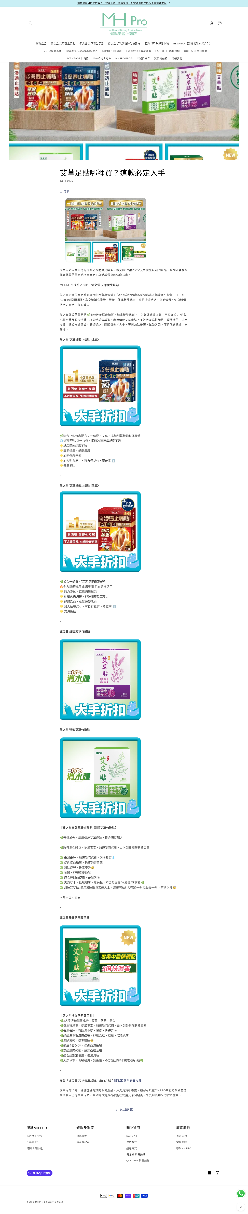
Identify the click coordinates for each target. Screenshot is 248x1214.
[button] (30, 23)
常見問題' (181, 1142)
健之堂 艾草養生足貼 (128, 1080)
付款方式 (131, 1142)
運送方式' (131, 1148)
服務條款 (81, 1136)
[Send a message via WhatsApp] (241, 1193)
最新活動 (181, 1136)
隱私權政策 (83, 1142)
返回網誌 (126, 1109)
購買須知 (131, 1136)
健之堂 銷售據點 (135, 1154)
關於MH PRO (34, 1136)
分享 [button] (66, 191)
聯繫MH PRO (183, 1148)
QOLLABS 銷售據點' (138, 1160)
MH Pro (39, 1202)
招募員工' (32, 1142)
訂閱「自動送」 (36, 1148)
